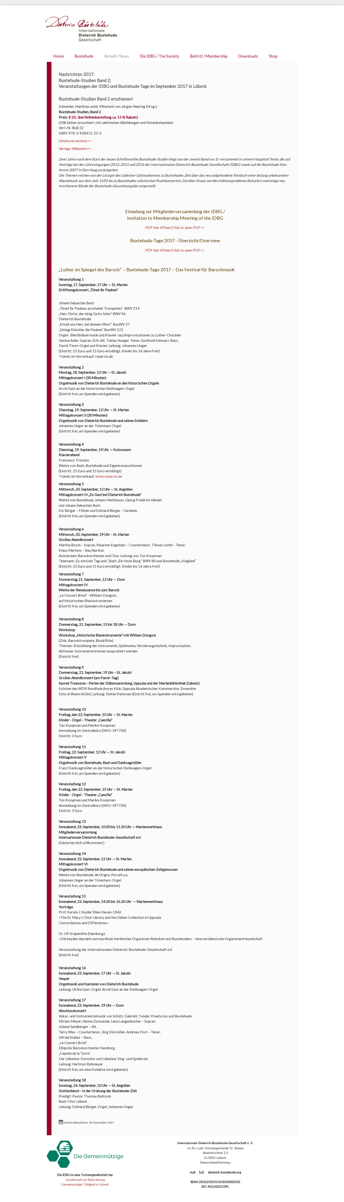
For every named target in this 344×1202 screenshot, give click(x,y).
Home (58, 56)
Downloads (248, 56)
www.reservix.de (108, 476)
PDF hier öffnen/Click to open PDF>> (175, 227)
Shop (273, 56)
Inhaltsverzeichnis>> (75, 141)
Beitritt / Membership (208, 56)
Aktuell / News (116, 56)
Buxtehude (84, 56)
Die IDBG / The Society (159, 56)
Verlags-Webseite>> (75, 148)
